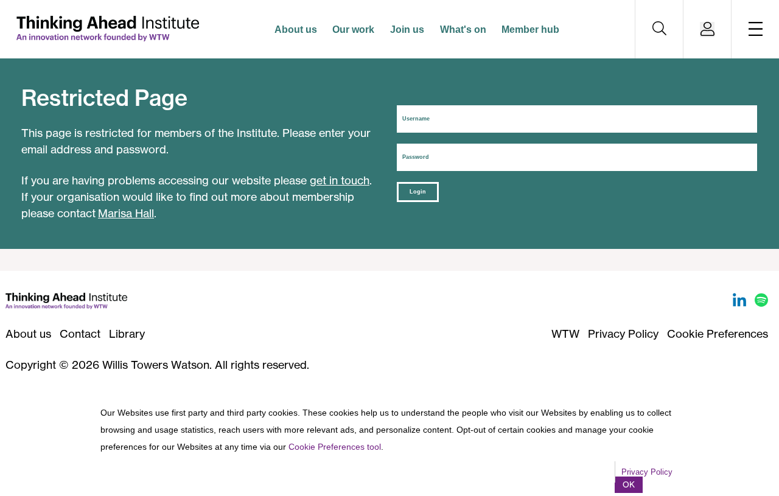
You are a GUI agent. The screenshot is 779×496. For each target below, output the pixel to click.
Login (418, 192)
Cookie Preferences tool (334, 447)
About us (295, 29)
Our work (353, 29)
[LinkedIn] (741, 302)
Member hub (530, 29)
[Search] (659, 29)
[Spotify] (761, 302)
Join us (407, 29)
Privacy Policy (623, 333)
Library (127, 333)
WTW (565, 333)
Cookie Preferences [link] (717, 333)
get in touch (339, 180)
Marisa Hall (126, 213)
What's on (463, 29)
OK (629, 484)
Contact (80, 333)
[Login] (707, 29)
